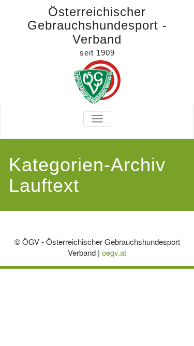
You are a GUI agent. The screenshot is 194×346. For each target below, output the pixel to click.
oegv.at (114, 252)
